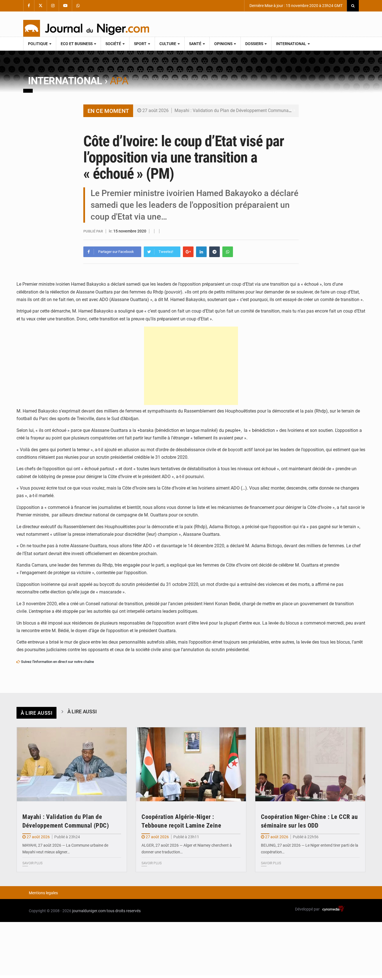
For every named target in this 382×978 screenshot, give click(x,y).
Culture (168, 43)
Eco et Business (77, 43)
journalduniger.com (89, 911)
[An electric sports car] (72, 764)
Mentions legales (43, 893)
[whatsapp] (227, 251)
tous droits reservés (124, 911)
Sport (140, 43)
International (291, 43)
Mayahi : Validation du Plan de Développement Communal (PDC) (239, 110)
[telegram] (214, 251)
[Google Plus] (188, 251)
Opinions (223, 43)
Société (113, 43)
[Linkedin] (201, 251)
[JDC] (86, 28)
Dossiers (254, 43)
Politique (38, 43)
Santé (195, 43)
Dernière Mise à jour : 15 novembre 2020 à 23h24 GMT (296, 5)
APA (119, 81)
